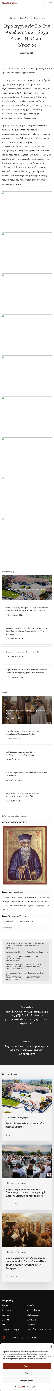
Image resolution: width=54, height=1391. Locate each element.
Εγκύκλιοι (6, 1314)
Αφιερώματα (8, 1310)
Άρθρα (5, 1305)
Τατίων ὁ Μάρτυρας (18, 901)
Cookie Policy (21, 1387)
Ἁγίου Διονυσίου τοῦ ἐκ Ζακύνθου (16, 906)
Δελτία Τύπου (25, 18)
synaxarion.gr (7, 928)
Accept (27, 1366)
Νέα (3, 1324)
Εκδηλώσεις (33, 1314)
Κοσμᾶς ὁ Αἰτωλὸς (9, 897)
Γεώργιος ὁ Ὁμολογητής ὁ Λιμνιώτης (38, 901)
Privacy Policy (31, 1387)
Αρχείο (13, 18)
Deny (27, 1373)
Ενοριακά (31, 1319)
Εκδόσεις (6, 1319)
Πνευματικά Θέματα (11, 1329)
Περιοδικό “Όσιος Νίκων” (39, 1329)
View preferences (27, 1380)
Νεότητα (31, 1324)
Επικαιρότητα (39, 18)
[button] (50, 1346)
